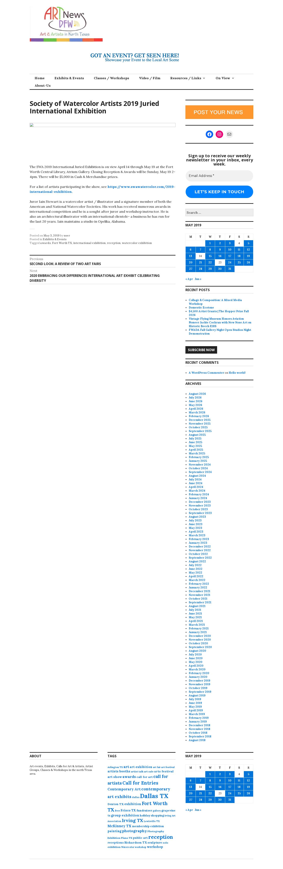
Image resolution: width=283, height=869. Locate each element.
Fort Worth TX (62, 243)
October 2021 (198, 598)
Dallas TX (154, 796)
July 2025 (195, 438)
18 (239, 256)
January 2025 (198, 461)
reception (114, 243)
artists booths (119, 771)
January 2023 (198, 543)
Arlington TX (115, 767)
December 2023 (200, 502)
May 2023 (195, 528)
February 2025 (199, 457)
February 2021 (199, 628)
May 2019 (195, 706)
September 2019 (200, 692)
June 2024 (195, 483)
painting (114, 831)
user (67, 235)
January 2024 (198, 498)
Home (40, 78)
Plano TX (126, 837)
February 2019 (199, 718)
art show (115, 777)
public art (140, 838)
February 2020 (199, 673)
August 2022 (197, 561)
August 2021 (197, 606)
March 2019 (197, 714)
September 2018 (200, 736)
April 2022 (196, 576)
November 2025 (199, 423)
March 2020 (197, 669)
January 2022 (198, 587)
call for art (145, 777)
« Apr (189, 279)
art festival (168, 767)
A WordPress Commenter (206, 372)
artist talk (137, 771)
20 (190, 262)
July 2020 (195, 654)
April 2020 (196, 665)
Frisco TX (128, 810)
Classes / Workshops (111, 78)
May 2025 (195, 446)
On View (223, 78)
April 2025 (196, 449)
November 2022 (200, 550)
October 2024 (198, 468)
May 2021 (195, 617)
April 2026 (196, 408)
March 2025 (197, 453)
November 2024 (200, 464)
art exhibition (141, 767)
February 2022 (199, 584)
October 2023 (198, 509)
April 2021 (196, 621)
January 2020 (198, 677)
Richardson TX (135, 842)
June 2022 (195, 569)
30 (220, 269)
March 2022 (197, 580)
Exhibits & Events (69, 78)
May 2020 (195, 662)
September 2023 (200, 513)
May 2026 (195, 405)
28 (200, 269)
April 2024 (196, 487)
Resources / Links (185, 78)
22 (210, 262)
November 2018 (199, 729)
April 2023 (196, 531)
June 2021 (195, 613)
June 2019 (195, 703)
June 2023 (195, 524)
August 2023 (197, 517)
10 (229, 249)
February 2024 (199, 494)
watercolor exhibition (137, 243)
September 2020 (200, 647)
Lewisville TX (152, 821)
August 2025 (197, 435)
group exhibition (125, 815)
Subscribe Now (201, 350)
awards (45, 243)
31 (229, 269)
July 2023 (195, 520)
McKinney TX (119, 826)
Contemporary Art (124, 789)
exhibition (132, 804)
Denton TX (116, 804)
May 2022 (195, 572)
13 (190, 256)
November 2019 (199, 684)
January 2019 (198, 721)
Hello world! (237, 372)
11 (239, 249)
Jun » (198, 279)
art (126, 767)
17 (230, 256)
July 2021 (195, 610)
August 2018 (197, 740)
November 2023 (200, 505)
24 (229, 262)
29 (210, 269)
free (117, 810)
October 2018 (198, 733)
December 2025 (199, 420)
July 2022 (195, 565)
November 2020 (200, 639)
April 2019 (196, 710)
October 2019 (198, 688)
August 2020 (197, 651)
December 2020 (200, 636)
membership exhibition (148, 826)
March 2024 (197, 490)
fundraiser (144, 810)
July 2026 (195, 397)
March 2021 (197, 625)
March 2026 (197, 412)
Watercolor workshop (133, 847)
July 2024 (195, 479)
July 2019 (195, 699)
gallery (157, 810)
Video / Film (149, 78)
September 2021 (200, 602)
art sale (149, 771)
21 (200, 262)
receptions (116, 842)
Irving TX (132, 820)
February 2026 (199, 416)
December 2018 (199, 725)
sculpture (155, 842)
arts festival (164, 771)
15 (210, 256)
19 (248, 256)
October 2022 (198, 554)
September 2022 (200, 557)
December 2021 (199, 591)
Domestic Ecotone (201, 307)
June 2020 (196, 658)
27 (190, 269)
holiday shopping (152, 815)
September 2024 (200, 472)
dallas (135, 797)
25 (239, 262)
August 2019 (197, 695)
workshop (155, 847)
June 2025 (195, 442)
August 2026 (197, 394)
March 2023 (197, 535)
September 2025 (200, 431)
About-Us (43, 85)
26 (248, 262)
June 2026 (195, 401)
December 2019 (199, 680)
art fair (157, 767)
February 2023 (199, 539)
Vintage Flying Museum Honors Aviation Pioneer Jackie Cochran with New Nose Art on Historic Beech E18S (220, 322)
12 (248, 249)
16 (220, 256)
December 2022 (200, 546)
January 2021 (198, 632)
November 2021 (199, 595)
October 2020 (198, 643)
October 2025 (198, 427)
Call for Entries (140, 783)
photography (134, 830)
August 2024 (197, 476)
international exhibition (89, 243)
